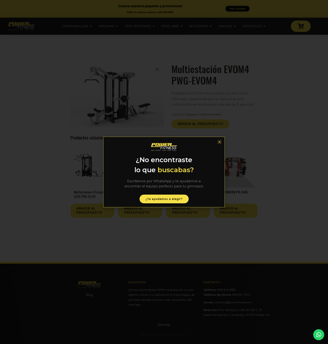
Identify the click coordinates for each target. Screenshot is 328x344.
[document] (164, 172)
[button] (219, 141)
